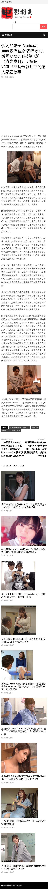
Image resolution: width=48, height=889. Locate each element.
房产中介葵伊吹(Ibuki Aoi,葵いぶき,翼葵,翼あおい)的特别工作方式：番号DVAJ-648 (24, 506)
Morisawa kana (15, 427)
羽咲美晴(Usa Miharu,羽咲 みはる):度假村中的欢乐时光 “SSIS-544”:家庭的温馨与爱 (23, 550)
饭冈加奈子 (16, 431)
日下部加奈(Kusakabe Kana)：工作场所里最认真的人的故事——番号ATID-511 (23, 640)
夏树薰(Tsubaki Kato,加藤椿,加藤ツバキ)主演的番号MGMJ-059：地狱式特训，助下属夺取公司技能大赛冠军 (23, 686)
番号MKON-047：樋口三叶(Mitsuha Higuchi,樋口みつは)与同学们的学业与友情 (23, 595)
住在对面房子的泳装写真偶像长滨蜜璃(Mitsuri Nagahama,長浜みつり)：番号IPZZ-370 (23, 778)
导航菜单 (8, 35)
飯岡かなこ (6, 431)
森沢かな (26, 427)
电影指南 (18, 885)
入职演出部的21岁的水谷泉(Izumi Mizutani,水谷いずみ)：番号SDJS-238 (23, 867)
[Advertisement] (24, 106)
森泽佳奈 (35, 427)
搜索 (15, 22)
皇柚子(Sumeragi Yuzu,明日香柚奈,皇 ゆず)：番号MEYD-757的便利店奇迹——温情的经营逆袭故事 (23, 731)
